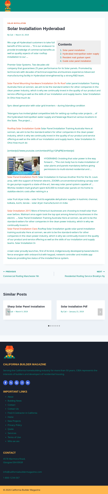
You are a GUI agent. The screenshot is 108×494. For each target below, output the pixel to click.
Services (12, 433)
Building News (15, 401)
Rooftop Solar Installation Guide (24, 128)
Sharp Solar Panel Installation (26, 306)
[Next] (100, 312)
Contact (11, 405)
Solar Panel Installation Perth (22, 176)
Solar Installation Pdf (74, 306)
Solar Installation (16, 23)
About (10, 397)
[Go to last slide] (8, 312)
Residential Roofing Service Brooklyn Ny (85, 274)
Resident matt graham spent (76, 57)
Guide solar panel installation (77, 61)
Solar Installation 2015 (19, 210)
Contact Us (13, 409)
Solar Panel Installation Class (22, 228)
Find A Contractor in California (22, 413)
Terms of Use (14, 437)
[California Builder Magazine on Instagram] (22, 382)
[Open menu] (102, 6)
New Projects (14, 421)
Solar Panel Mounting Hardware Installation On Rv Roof (36, 83)
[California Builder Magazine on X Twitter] (11, 382)
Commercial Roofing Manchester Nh (21, 274)
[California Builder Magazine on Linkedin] (28, 382)
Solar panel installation (74, 50)
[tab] (48, 326)
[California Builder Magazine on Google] (16, 382)
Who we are (13, 441)
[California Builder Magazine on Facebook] (5, 382)
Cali (11, 35)
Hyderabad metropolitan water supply (81, 54)
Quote (11, 429)
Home (10, 417)
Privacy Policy (15, 425)
